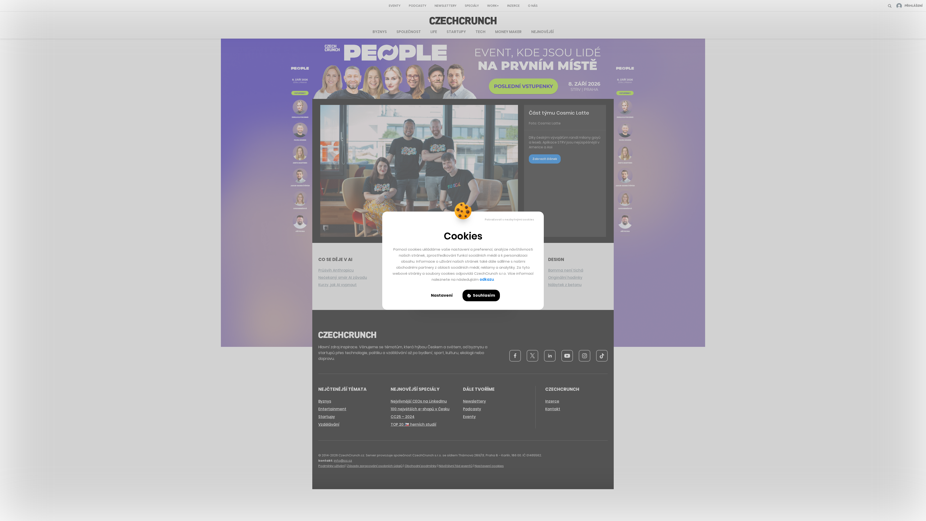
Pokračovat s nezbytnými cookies (509, 219)
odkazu (487, 279)
